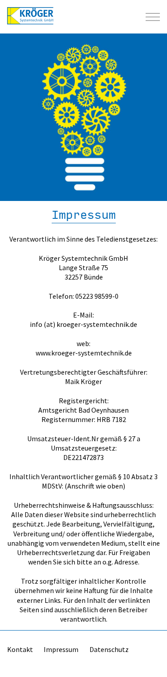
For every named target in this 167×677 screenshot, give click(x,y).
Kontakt (20, 649)
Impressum (61, 649)
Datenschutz (109, 649)
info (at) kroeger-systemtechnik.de (83, 324)
